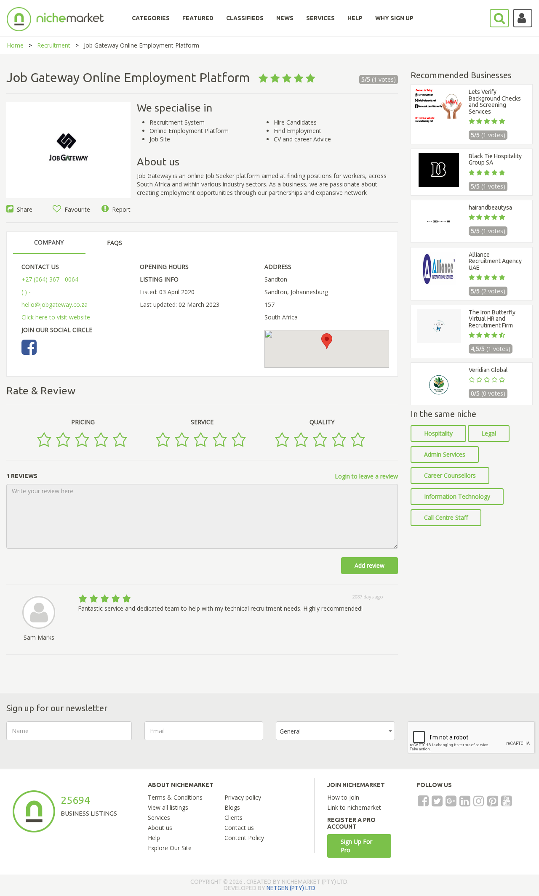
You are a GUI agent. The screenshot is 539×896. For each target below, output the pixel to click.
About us (160, 828)
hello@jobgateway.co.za (54, 304)
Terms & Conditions (175, 797)
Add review (369, 565)
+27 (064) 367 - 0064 (49, 279)
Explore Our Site (170, 848)
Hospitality (438, 433)
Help (154, 838)
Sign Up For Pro (356, 846)
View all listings (168, 807)
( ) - (26, 292)
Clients (233, 818)
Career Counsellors (450, 475)
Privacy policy (242, 797)
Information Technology (457, 496)
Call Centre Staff (446, 517)
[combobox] (335, 730)
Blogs (232, 807)
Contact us (239, 828)
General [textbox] (290, 731)
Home (15, 45)
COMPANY (49, 242)
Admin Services (444, 454)
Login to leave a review (366, 476)
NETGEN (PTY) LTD (291, 888)
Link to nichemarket (354, 807)
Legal (488, 433)
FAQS (114, 243)
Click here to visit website (55, 317)
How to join (343, 797)
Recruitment (53, 45)
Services (159, 818)
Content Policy (244, 838)
